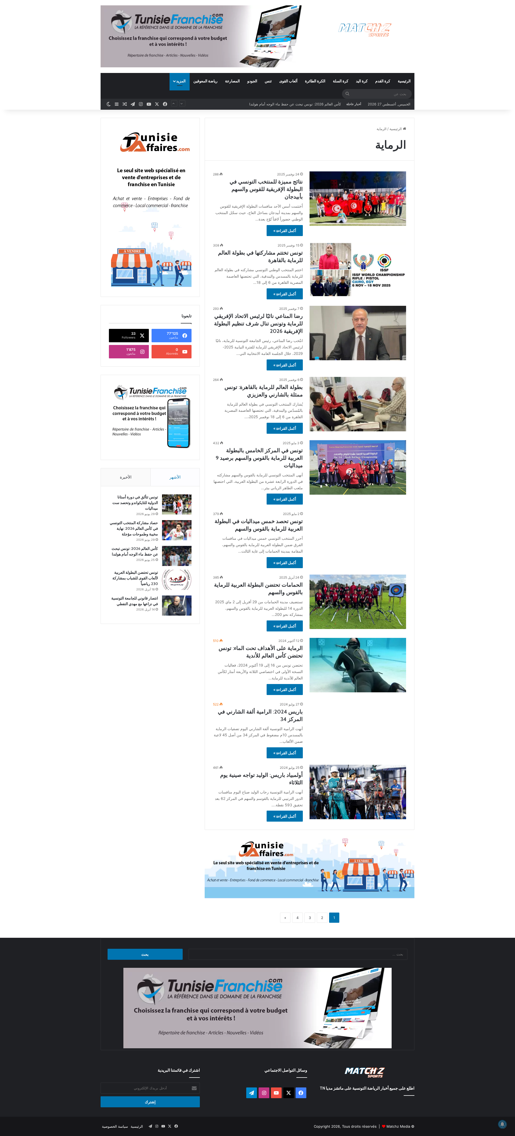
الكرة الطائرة (315, 81)
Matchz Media (398, 1126)
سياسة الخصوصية (115, 1126)
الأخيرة (125, 477)
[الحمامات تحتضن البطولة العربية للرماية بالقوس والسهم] (358, 602)
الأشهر (175, 477)
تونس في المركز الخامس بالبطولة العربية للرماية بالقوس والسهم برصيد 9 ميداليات (259, 458)
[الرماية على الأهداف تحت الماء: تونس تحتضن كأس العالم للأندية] (358, 665)
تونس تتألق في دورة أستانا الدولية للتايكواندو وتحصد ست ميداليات (135, 503)
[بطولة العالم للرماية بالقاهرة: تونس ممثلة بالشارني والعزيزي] (358, 404)
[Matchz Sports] (365, 30)
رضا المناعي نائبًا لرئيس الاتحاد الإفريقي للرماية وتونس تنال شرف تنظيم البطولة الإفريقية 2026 (258, 323)
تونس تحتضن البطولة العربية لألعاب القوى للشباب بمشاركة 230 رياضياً (288, 104)
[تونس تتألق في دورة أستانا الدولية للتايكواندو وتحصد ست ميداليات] (177, 504)
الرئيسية (404, 81)
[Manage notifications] (502, 1124)
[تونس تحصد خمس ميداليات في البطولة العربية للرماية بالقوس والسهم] (358, 538)
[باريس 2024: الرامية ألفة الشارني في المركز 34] (358, 728)
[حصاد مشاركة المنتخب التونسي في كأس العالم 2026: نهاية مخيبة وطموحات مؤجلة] (177, 530)
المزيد (181, 81)
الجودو (252, 81)
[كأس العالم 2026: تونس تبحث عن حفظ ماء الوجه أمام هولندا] (177, 556)
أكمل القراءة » (284, 230)
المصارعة (232, 81)
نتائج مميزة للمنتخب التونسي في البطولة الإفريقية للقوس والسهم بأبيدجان (266, 189)
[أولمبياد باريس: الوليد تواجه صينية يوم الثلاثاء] (358, 792)
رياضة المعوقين (205, 81)
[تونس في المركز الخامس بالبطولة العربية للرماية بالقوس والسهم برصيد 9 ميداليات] (358, 467)
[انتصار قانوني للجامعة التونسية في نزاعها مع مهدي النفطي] (177, 605)
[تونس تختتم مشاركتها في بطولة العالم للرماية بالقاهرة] (358, 269)
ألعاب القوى (288, 81)
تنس (268, 81)
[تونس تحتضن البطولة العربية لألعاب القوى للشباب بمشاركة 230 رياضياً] (177, 580)
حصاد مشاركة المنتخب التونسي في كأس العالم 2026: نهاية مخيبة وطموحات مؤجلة (134, 528)
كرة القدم (382, 81)
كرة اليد (362, 81)
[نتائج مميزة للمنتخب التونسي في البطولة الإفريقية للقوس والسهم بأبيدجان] (358, 198)
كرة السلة (340, 81)
